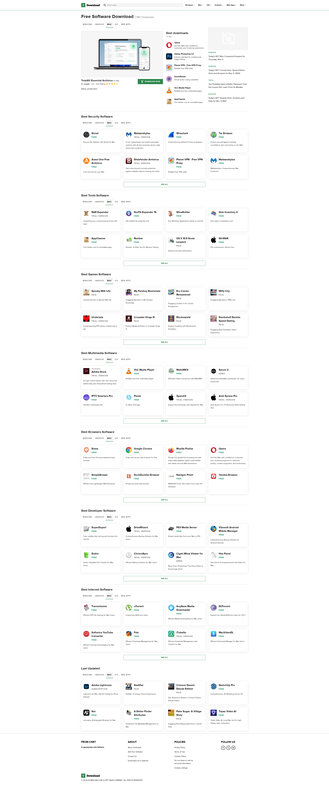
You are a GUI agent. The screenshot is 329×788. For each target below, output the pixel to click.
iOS (208, 5)
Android (218, 5)
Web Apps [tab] (126, 24)
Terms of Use (179, 752)
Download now (152, 81)
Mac (200, 5)
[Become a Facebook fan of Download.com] (223, 748)
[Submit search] (105, 5)
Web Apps (230, 5)
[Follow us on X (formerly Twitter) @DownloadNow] (228, 748)
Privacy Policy (179, 747)
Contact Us (132, 756)
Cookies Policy (180, 756)
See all (164, 184)
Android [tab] (99, 24)
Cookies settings (181, 768)
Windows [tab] (87, 24)
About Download (134, 747)
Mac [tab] (109, 24)
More (242, 5)
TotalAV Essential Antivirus (100, 80)
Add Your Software (135, 752)
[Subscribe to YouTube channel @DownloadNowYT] (233, 748)
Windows (189, 5)
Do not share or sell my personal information (183, 761)
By (85, 84)
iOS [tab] (116, 24)
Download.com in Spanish (138, 761)
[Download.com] (90, 5)
